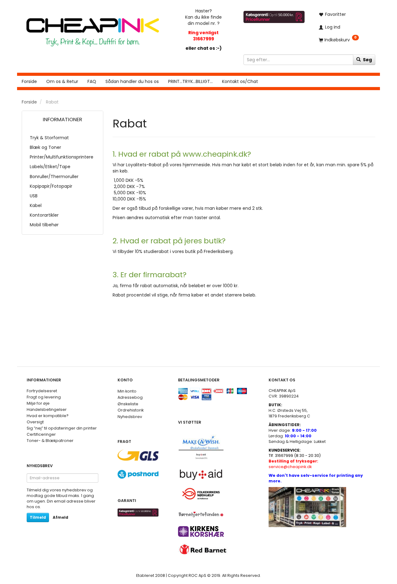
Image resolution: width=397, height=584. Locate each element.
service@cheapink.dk (293, 463)
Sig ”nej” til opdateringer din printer (62, 428)
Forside (29, 81)
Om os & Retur (62, 81)
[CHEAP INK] (92, 29)
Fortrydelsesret (42, 390)
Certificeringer (41, 434)
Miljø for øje (38, 403)
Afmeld (60, 517)
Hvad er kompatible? (48, 415)
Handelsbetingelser (47, 409)
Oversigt (35, 422)
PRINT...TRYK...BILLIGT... (190, 81)
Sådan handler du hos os (132, 81)
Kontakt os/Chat (240, 81)
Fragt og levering (44, 397)
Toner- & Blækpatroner (50, 440)
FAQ (91, 81)
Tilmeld (38, 517)
